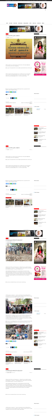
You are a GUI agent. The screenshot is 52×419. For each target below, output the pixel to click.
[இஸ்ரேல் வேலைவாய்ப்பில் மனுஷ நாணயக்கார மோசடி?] (28, 111)
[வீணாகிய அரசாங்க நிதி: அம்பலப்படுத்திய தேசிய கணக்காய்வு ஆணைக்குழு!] (10, 111)
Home (6, 32)
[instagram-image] (37, 114)
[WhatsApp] (16, 98)
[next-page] (7, 117)
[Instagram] (42, 0)
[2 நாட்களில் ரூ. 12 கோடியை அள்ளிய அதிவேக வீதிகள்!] (36, 140)
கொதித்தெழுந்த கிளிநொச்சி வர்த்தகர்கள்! (11, 102)
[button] (45, 10)
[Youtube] (45, 0)
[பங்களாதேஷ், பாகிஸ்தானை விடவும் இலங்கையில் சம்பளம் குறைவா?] (19, 111)
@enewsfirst (38, 108)
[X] (43, 0)
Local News (8, 32)
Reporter (8, 37)
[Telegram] (14, 98)
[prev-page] (6, 117)
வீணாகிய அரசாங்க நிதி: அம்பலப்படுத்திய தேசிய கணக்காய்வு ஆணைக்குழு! (9, 115)
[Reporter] (6, 37)
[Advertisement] (25, 16)
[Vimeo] (44, 0)
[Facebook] (41, 0)
